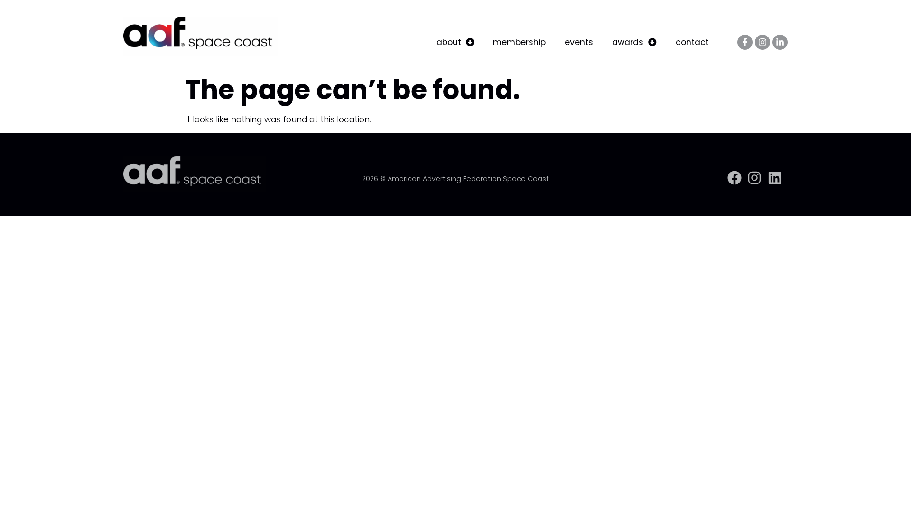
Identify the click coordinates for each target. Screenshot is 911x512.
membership (519, 42)
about (449, 42)
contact (692, 42)
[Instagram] (762, 42)
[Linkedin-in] (780, 42)
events (579, 42)
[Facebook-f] (745, 42)
